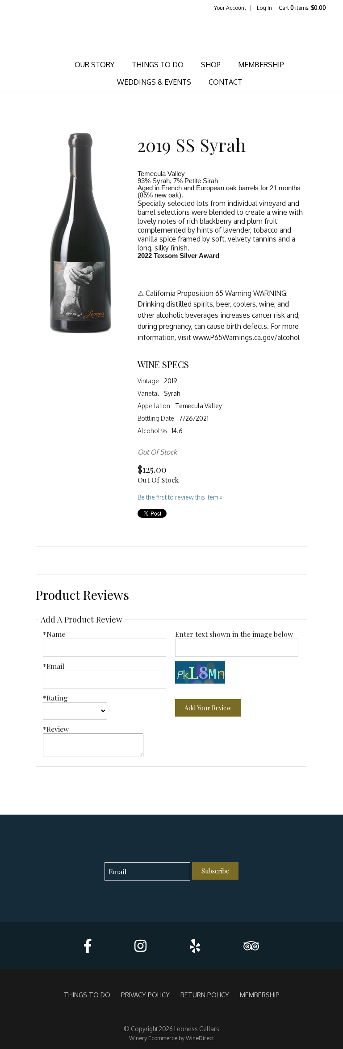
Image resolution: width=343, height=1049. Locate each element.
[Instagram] (140, 945)
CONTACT (225, 82)
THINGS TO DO (158, 64)
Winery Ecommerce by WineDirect (171, 1037)
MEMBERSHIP (261, 64)
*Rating (55, 697)
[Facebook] (87, 945)
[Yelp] (195, 945)
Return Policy (204, 995)
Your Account (230, 7)
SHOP (211, 64)
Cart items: (302, 7)
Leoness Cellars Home (171, 34)
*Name (54, 634)
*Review (56, 728)
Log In (264, 7)
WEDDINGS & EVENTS (154, 82)
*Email (53, 666)
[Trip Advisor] (251, 945)
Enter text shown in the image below (234, 634)
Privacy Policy (145, 995)
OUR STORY (94, 64)
